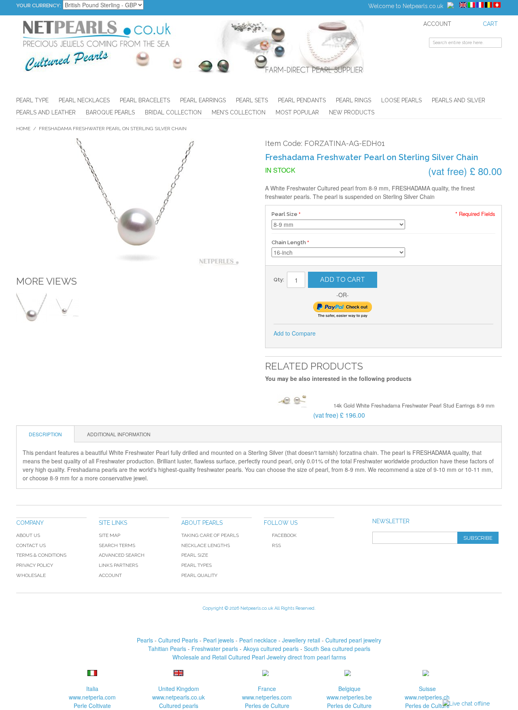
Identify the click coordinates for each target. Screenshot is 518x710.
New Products (351, 112)
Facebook (284, 535)
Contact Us (31, 545)
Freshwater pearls (214, 648)
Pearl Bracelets (145, 100)
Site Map (109, 535)
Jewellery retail (301, 640)
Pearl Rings (353, 100)
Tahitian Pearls (167, 648)
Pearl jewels (218, 640)
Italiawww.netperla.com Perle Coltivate (92, 697)
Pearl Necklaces (84, 100)
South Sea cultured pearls (337, 648)
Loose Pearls (401, 100)
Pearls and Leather (46, 112)
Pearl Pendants (302, 100)
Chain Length (289, 242)
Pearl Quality (199, 575)
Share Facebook (332, 333)
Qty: (279, 280)
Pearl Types (196, 565)
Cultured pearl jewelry (353, 640)
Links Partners (118, 565)
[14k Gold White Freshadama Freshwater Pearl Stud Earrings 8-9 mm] (292, 401)
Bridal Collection (173, 112)
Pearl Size (284, 214)
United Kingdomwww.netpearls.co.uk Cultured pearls (178, 697)
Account (110, 575)
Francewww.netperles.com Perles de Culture (267, 697)
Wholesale (31, 575)
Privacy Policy (34, 565)
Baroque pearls (110, 112)
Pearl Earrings (203, 100)
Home (23, 128)
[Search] (496, 44)
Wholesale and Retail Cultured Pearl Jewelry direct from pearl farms (259, 657)
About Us (28, 535)
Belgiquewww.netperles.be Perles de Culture (349, 697)
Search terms (117, 545)
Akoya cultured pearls (271, 648)
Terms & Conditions (41, 555)
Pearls (145, 640)
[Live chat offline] (466, 703)
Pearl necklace (258, 640)
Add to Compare (295, 333)
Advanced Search (121, 555)
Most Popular (297, 112)
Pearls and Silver (458, 100)
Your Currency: (38, 5)
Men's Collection (238, 112)
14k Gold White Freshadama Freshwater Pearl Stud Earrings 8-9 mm (414, 405)
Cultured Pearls (178, 640)
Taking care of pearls (210, 535)
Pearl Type (32, 100)
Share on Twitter (349, 333)
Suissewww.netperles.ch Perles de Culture (427, 697)
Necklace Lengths (205, 545)
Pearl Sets (252, 100)
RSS (276, 545)
